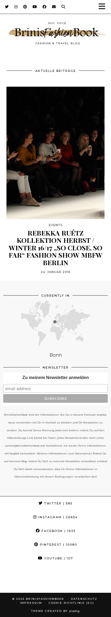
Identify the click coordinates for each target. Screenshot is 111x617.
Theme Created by (55, 611)
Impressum (31, 603)
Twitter (57, 503)
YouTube (58, 558)
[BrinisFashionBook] (55, 34)
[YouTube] (35, 6)
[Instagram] (16, 6)
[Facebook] (45, 6)
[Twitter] (7, 6)
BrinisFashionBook (45, 599)
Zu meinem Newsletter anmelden (55, 377)
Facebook (57, 531)
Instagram (57, 517)
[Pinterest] (25, 6)
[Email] (54, 6)
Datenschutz (84, 599)
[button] (103, 7)
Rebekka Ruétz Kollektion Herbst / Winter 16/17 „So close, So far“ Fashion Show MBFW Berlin (55, 247)
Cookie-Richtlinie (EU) (71, 603)
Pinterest (58, 544)
